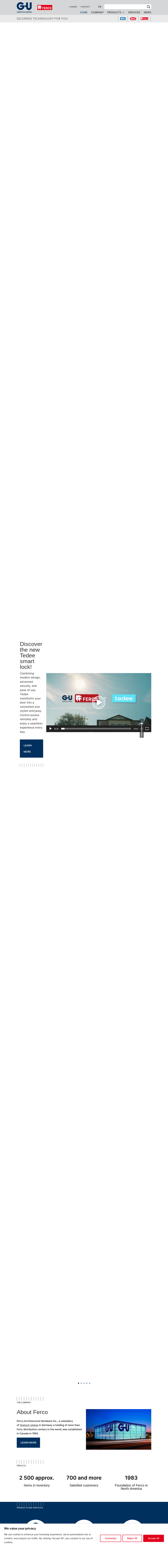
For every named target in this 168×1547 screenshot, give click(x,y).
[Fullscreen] (147, 728)
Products (114, 12)
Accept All (153, 1538)
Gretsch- (25, 1425)
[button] (98, 702)
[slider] (96, 729)
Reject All (132, 1538)
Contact (85, 7)
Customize (110, 1538)
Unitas (34, 1425)
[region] (84, 1535)
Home (83, 12)
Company (97, 12)
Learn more (28, 748)
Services (134, 12)
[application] (98, 702)
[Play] (50, 728)
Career (73, 7)
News (147, 12)
